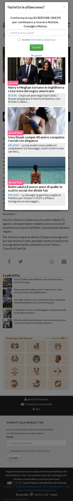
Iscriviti (36, 47)
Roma (12, 95)
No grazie (36, 55)
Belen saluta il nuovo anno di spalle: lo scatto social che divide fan (35, 188)
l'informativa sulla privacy (42, 39)
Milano (13, 145)
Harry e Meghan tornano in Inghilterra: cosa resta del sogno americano (36, 89)
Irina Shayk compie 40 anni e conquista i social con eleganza (36, 139)
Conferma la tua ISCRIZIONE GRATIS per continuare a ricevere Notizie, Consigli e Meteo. (35, 22)
